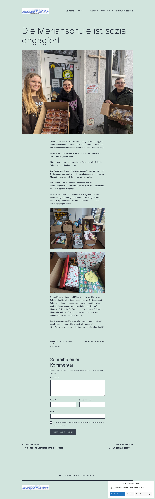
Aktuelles (80, 11)
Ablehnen (130, 494)
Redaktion (56, 346)
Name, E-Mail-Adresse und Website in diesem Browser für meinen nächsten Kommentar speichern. (78, 424)
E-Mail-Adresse (85, 400)
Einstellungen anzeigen (143, 494)
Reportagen (101, 341)
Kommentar (55, 377)
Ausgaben (94, 11)
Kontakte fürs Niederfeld (122, 11)
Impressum (105, 11)
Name (53, 400)
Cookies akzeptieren (117, 494)
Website (53, 411)
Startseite (70, 11)
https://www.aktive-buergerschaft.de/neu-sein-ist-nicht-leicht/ (77, 327)
